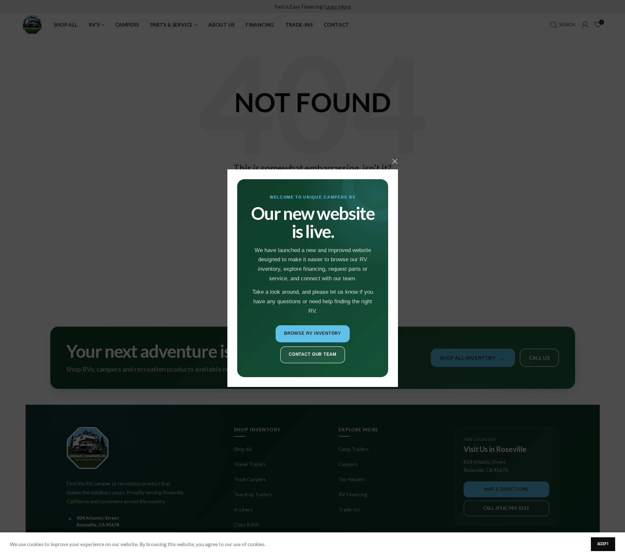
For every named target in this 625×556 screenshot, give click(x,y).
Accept (603, 543)
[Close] (394, 161)
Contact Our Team (312, 354)
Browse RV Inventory (312, 333)
